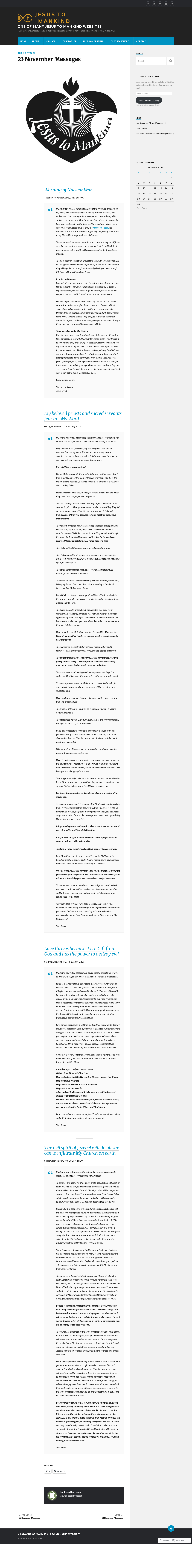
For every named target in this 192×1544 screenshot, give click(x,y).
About (35, 41)
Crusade (51, 41)
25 (149, 198)
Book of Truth (27, 53)
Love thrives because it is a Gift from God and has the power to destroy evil (81, 951)
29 (171, 198)
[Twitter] (160, 3)
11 (149, 188)
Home (23, 41)
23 (138, 198)
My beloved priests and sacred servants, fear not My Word (83, 416)
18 (149, 193)
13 (160, 188)
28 (166, 198)
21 (166, 193)
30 (138, 204)
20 (160, 193)
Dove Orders (141, 128)
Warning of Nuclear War (68, 190)
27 (160, 198)
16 (138, 193)
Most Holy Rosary (101, 227)
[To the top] (171, 1528)
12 (155, 188)
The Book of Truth (93, 41)
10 (144, 188)
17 (144, 193)
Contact (141, 41)
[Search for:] (155, 61)
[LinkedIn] (154, 3)
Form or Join (70, 41)
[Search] (172, 3)
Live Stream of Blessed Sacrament (151, 123)
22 (171, 193)
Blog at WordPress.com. (30, 1539)
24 (144, 198)
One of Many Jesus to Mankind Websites (60, 26)
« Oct (138, 208)
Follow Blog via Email (148, 77)
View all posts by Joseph (71, 1495)
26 (155, 198)
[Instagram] (166, 3)
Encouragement (120, 41)
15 (171, 188)
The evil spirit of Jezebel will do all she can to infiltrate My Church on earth (81, 1150)
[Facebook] (148, 3)
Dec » (144, 208)
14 (166, 188)
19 (155, 193)
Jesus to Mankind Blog (149, 100)
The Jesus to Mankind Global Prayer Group (155, 133)
